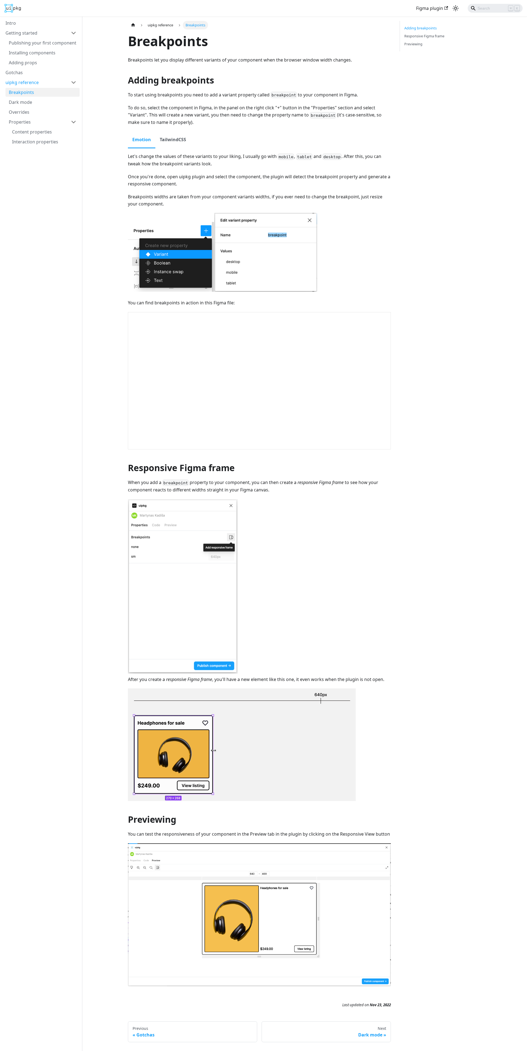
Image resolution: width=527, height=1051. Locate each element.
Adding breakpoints (420, 28)
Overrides (19, 112)
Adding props (23, 63)
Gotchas (14, 72)
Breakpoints (21, 92)
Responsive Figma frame (424, 36)
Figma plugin (429, 8)
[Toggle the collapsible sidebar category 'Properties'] (74, 122)
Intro (10, 23)
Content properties (32, 132)
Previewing (413, 43)
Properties (20, 122)
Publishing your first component (42, 43)
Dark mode (20, 102)
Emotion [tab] (141, 140)
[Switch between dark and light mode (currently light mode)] (455, 8)
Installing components (32, 53)
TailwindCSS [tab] (173, 140)
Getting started (21, 33)
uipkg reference (22, 82)
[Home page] (133, 25)
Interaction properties (35, 142)
